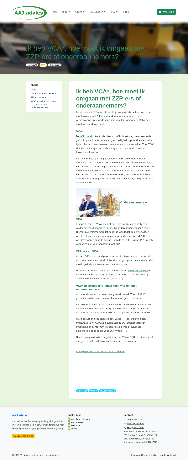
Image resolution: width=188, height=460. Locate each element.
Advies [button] (80, 11)
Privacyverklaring (139, 455)
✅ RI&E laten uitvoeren (79, 419)
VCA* (33, 89)
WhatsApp (168, 11)
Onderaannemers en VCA (43, 93)
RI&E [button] (66, 11)
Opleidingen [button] (97, 11)
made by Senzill (168, 455)
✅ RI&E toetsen (76, 422)
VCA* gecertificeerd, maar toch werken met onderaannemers (44, 104)
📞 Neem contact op (23, 435)
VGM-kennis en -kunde (101, 228)
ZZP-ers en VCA (38, 97)
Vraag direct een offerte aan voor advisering (100, 351)
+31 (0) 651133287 (135, 427)
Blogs (125, 11)
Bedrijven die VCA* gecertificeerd (94, 112)
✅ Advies (72, 428)
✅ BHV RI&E (74, 425)
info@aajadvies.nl (135, 423)
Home (54, 11)
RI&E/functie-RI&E (138, 270)
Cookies (154, 455)
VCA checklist (86, 136)
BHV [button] (114, 11)
